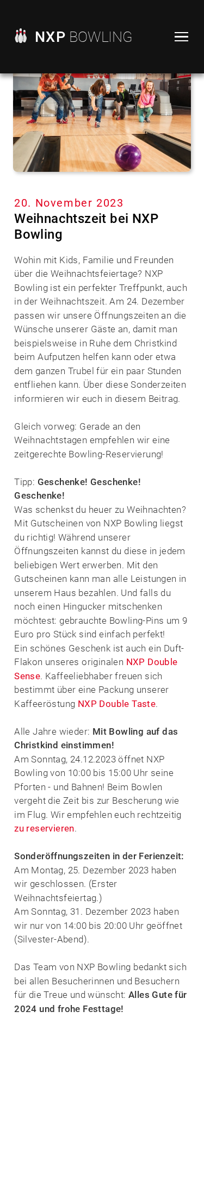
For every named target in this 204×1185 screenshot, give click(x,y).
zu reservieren (44, 828)
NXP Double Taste (117, 703)
